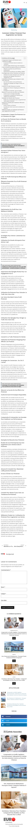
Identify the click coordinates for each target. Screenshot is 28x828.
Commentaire (6, 570)
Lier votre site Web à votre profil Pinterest (13, 81)
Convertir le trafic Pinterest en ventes (11, 86)
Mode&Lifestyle (14, 630)
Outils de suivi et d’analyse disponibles (12, 93)
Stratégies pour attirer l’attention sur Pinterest (13, 73)
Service (14, 654)
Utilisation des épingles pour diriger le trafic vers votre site (14, 84)
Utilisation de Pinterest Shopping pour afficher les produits (14, 88)
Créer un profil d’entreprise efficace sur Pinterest (13, 67)
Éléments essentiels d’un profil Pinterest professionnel (12, 69)
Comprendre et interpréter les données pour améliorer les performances (13, 96)
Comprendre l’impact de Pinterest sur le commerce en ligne (11, 60)
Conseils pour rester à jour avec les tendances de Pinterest (14, 107)
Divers (14, 677)
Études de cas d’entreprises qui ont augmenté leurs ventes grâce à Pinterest (15, 100)
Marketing (14, 30)
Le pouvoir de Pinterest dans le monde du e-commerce (13, 63)
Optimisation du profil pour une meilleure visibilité (14, 71)
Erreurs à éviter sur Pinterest (10, 105)
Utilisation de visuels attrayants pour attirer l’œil (14, 74)
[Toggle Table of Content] (24, 58)
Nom (3, 587)
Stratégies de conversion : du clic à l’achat (13, 90)
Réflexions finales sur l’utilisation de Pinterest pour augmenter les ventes (13, 110)
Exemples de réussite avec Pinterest (11, 98)
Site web (4, 600)
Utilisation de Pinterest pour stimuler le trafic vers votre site (13, 79)
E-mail (3, 594)
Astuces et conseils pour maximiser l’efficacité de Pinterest (13, 103)
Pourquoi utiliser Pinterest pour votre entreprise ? (14, 65)
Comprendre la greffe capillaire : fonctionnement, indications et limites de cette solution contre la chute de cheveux (14, 634)
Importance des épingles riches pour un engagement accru (12, 77)
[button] (26, 2)
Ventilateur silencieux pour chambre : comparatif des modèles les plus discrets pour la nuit (14, 679)
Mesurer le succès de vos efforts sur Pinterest (13, 92)
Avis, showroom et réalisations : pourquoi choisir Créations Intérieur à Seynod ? (14, 657)
